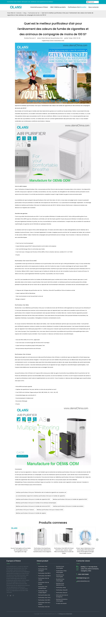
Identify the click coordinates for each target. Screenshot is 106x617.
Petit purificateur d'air (44, 595)
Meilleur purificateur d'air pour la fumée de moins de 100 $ (43, 308)
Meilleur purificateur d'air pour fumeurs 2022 (50, 509)
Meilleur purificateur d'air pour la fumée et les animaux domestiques (36, 503)
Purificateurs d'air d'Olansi (52, 357)
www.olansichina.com (83, 581)
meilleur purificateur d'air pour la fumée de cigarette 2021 (33, 499)
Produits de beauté (61, 603)
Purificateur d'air (42, 566)
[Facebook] (7, 595)
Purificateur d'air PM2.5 (44, 575)
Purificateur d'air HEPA (44, 600)
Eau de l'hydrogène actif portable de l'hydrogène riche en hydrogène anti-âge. (21, 549)
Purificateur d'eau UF (61, 592)
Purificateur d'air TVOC (44, 597)
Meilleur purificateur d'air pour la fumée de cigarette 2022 (70, 499)
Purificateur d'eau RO (62, 590)
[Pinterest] (13, 595)
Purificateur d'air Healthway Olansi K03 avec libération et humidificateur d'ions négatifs (42, 549)
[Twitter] (10, 595)
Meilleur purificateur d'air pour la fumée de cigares (31, 513)
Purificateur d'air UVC (44, 606)
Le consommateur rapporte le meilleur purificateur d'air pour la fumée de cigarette (40, 496)
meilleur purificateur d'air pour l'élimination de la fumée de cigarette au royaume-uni (41, 492)
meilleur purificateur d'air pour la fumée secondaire (68, 506)
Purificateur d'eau (61, 587)
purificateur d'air (32, 189)
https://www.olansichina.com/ (55, 40)
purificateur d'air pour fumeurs (25, 509)
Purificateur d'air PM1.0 (44, 573)
